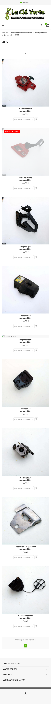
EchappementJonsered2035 (25, 410)
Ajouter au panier (24, 119)
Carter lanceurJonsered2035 (25, 110)
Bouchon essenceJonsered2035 (25, 617)
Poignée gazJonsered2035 (25, 248)
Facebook (25, 693)
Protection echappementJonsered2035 (25, 548)
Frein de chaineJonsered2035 (25, 179)
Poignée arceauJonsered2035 (25, 341)
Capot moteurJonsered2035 (25, 317)
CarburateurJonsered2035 (25, 479)
